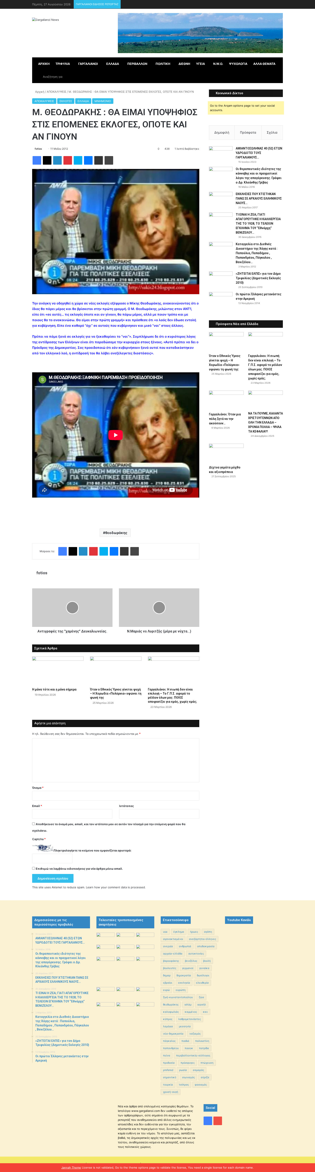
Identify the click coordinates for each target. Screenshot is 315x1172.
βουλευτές (169, 968)
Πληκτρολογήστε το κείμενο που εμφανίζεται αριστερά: (92, 850)
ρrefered (168, 1070)
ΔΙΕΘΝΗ (184, 64)
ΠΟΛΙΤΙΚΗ (163, 64)
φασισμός (201, 1084)
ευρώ (166, 990)
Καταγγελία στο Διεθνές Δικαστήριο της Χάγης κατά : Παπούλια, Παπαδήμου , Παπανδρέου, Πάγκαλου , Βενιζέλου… (257, 253)
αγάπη (208, 931)
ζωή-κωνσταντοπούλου (178, 997)
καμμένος (191, 1011)
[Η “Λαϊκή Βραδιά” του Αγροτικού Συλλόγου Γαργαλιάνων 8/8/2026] (105, 938)
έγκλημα (178, 931)
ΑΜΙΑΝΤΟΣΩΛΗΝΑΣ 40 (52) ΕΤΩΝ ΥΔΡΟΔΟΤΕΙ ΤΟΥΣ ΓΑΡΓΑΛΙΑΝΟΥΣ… (259, 153)
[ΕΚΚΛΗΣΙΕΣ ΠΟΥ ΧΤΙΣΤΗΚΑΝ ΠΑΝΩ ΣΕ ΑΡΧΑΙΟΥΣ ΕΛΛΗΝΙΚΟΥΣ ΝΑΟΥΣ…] (220, 198)
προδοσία (169, 1062)
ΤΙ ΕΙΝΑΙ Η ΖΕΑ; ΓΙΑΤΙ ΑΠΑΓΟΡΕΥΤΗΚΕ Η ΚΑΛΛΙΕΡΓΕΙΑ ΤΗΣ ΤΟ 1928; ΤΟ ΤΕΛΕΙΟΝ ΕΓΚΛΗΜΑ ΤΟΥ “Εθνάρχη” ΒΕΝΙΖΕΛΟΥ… (258, 223)
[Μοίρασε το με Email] (98, 160)
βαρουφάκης (171, 960)
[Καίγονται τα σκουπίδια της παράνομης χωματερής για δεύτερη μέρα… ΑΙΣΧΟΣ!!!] (105, 1008)
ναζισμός (195, 1033)
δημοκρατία (184, 975)
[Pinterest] (67, 160)
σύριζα (205, 1077)
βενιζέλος (191, 960)
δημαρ (167, 975)
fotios (38, 148)
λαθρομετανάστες (189, 1019)
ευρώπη (181, 990)
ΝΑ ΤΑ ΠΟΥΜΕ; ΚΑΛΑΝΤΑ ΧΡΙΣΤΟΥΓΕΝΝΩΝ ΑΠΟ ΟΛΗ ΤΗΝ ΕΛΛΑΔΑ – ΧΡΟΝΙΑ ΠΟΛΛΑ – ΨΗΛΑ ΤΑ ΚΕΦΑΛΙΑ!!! (265, 422)
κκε (205, 1011)
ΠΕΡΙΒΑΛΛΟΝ (137, 64)
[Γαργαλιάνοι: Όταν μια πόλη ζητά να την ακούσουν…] (226, 400)
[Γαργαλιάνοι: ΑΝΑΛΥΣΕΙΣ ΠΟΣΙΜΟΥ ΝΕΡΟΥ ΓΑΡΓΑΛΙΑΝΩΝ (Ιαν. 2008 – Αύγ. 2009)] (125, 993)
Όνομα (38, 787)
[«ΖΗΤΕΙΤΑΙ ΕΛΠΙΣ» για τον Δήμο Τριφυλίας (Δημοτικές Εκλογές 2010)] (220, 279)
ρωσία (183, 1070)
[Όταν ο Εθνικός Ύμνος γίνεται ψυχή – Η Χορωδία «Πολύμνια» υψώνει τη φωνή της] (115, 670)
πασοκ (189, 1048)
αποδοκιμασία (205, 946)
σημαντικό (169, 1077)
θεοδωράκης (116, 533)
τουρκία (168, 1084)
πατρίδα (204, 1048)
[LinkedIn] (57, 160)
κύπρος (167, 1019)
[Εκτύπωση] (109, 160)
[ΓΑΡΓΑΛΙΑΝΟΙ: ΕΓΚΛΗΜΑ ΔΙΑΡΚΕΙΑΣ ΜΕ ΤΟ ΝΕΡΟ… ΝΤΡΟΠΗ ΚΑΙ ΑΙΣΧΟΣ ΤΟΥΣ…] (105, 960)
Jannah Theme (71, 1167)
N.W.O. (218, 64)
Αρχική (39, 91)
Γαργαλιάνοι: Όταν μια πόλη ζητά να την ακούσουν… (225, 419)
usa (165, 931)
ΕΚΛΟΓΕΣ (66, 101)
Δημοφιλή (221, 132)
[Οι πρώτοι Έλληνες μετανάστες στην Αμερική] (220, 301)
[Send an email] (44, 148)
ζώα (201, 997)
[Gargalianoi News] (45, 19)
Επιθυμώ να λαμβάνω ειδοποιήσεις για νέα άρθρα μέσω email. (79, 868)
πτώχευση (207, 1062)
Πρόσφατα (248, 132)
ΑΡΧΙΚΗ (44, 64)
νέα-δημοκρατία (173, 1033)
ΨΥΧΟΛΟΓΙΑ (238, 64)
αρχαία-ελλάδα (172, 953)
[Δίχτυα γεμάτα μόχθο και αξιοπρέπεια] (226, 453)
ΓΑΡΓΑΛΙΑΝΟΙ (88, 64)
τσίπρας (184, 1084)
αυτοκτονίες (196, 953)
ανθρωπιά (185, 946)
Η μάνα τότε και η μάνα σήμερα (54, 689)
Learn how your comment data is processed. (116, 887)
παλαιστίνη (202, 1040)
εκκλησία (184, 982)
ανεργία (168, 946)
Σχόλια (272, 132)
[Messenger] (88, 160)
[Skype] (78, 160)
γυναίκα (204, 968)
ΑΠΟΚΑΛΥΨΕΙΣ (56, 91)
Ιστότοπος (126, 806)
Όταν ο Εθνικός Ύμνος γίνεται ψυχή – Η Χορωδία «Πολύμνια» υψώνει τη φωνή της (115, 693)
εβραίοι (167, 982)
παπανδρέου (171, 1048)
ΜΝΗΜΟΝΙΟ (102, 101)
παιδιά (185, 1040)
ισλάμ (187, 1004)
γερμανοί (187, 968)
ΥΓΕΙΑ (200, 64)
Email (37, 806)
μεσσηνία (185, 1026)
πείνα (166, 1055)
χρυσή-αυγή (170, 1091)
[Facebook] (37, 160)
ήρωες (194, 931)
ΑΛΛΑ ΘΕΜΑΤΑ (264, 64)
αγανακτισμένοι (173, 939)
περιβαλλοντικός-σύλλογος (193, 1055)
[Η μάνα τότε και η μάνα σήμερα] (58, 670)
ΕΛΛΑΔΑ (112, 64)
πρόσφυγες (188, 1062)
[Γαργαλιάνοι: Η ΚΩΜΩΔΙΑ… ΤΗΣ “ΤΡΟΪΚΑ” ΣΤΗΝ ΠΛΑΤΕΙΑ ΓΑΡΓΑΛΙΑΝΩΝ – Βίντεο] (145, 963)
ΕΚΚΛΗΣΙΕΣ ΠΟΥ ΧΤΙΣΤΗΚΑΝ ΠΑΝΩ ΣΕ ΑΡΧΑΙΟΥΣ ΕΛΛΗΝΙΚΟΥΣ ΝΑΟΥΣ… (259, 198)
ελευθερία (202, 982)
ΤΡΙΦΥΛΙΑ (63, 64)
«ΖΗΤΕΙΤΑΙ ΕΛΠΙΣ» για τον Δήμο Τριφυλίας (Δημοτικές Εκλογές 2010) (258, 278)
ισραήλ (201, 1004)
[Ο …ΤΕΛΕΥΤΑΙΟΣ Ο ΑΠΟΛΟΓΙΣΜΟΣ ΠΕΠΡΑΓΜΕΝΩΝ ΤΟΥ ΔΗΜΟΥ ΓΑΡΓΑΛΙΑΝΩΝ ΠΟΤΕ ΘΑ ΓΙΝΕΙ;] (145, 1023)
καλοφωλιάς (171, 1011)
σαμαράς (198, 1070)
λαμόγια (168, 1026)
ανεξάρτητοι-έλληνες (202, 939)
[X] (47, 160)
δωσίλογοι (203, 975)
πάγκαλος (169, 1040)
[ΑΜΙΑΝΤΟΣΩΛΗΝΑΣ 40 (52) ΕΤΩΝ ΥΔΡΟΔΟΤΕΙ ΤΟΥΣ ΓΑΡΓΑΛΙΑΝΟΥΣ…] (220, 154)
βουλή (207, 960)
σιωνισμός (188, 1077)
